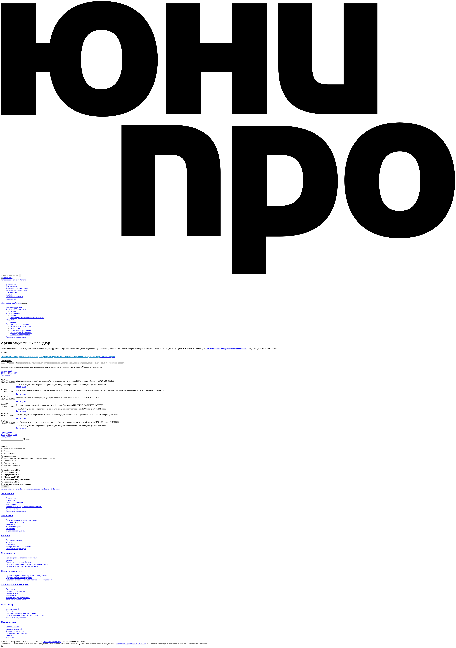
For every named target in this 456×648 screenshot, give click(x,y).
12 (6, 373)
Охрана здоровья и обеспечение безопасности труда (27, 564)
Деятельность (8, 553)
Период (26, 439)
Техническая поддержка (20, 335)
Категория (5, 446)
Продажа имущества (11, 571)
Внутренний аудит (13, 527)
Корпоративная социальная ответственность (24, 507)
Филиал (4, 468)
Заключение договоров (15, 631)
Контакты (5, 489)
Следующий (6, 375)
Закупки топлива (13, 313)
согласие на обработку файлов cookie (131, 644)
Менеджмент (11, 524)
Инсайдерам (11, 595)
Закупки (11, 303)
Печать (46, 489)
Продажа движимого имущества (19, 578)
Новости (9, 611)
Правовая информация (52, 642)
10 (2, 373)
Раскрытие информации (15, 591)
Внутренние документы (15, 531)
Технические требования (20, 330)
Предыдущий (6, 371)
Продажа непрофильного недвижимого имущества (26, 576)
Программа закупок (14, 307)
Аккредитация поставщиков (17, 324)
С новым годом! (12, 609)
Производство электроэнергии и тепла (21, 558)
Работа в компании (13, 509)
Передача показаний (14, 629)
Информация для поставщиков (18, 547)
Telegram (56, 489)
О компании (7, 493)
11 (4, 373)
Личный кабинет (13, 280)
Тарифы (9, 560)
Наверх (22, 489)
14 (11, 373)
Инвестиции (11, 505)
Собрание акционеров (15, 522)
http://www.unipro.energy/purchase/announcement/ (226, 349)
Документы (10, 320)
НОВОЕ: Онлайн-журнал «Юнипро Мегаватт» (25, 615)
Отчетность (10, 589)
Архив (13, 311)
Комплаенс (10, 529)
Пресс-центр (7, 604)
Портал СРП (15, 328)
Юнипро (4, 303)
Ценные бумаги (12, 593)
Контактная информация (16, 337)
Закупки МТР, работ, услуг (16, 309)
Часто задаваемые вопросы (21, 333)
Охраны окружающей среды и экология (22, 566)
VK (51, 489)
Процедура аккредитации (20, 326)
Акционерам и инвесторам (14, 584)
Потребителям (8, 622)
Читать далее (21, 387)
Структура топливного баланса (18, 562)
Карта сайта (14, 489)
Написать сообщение (34, 489)
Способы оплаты (12, 627)
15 (14, 373)
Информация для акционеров (18, 598)
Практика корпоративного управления (21, 520)
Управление (7, 515)
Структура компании (14, 502)
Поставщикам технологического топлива (27, 318)
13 (9, 373)
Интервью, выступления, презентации (21, 613)
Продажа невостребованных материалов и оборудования (29, 580)
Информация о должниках (16, 633)
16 (16, 373)
